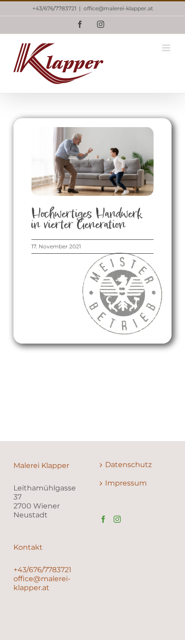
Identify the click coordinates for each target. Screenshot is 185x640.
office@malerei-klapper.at (118, 8)
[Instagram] (117, 519)
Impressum (126, 483)
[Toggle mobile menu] (167, 48)
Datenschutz (128, 464)
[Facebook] (103, 519)
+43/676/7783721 (54, 8)
